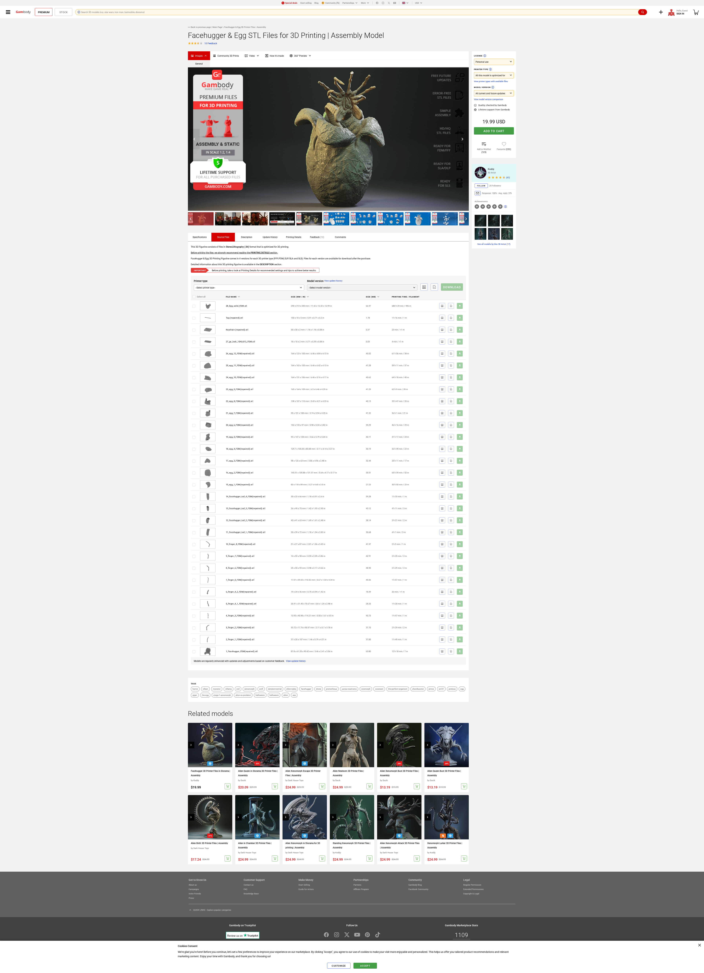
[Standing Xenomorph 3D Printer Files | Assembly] (352, 817)
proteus (452, 689)
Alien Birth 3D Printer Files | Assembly (209, 843)
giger (194, 695)
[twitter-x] (347, 935)
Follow (481, 186)
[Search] (642, 12)
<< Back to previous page (199, 27)
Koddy (491, 169)
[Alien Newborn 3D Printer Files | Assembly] (352, 745)
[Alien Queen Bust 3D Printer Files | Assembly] (446, 745)
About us (193, 885)
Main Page (217, 27)
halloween (260, 695)
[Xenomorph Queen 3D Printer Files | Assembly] (507, 221)
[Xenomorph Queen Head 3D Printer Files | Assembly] (480, 221)
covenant (379, 689)
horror (195, 689)
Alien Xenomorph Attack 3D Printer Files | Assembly (399, 845)
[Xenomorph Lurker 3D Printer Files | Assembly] (446, 817)
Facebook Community (418, 889)
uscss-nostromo (349, 689)
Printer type (481, 69)
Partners (357, 885)
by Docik (242, 780)
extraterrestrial (275, 689)
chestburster (418, 689)
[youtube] (395, 3)
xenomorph (249, 689)
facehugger (306, 689)
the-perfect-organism (397, 689)
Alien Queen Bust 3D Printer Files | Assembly (444, 773)
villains (228, 689)
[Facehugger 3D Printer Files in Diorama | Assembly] (210, 745)
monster (217, 689)
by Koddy (195, 780)
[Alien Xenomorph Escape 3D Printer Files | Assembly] (305, 745)
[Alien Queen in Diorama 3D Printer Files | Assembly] (257, 745)
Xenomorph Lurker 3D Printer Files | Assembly (444, 845)
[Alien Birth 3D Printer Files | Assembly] (210, 817)
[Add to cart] (227, 786)
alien (285, 695)
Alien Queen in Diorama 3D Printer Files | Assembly (258, 773)
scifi (261, 689)
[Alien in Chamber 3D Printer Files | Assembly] (257, 817)
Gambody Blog (415, 885)
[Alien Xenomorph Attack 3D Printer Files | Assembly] (399, 817)
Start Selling (304, 885)
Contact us (249, 885)
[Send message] (478, 193)
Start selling (305, 3)
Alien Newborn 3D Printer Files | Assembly (348, 773)
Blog (316, 3)
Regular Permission (472, 885)
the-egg (205, 695)
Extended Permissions (473, 889)
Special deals (291, 3)
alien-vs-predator (243, 695)
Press (191, 898)
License (478, 56)
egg (462, 689)
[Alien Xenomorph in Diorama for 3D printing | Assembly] (305, 817)
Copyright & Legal (471, 894)
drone (318, 689)
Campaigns (194, 889)
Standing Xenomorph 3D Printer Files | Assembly (351, 845)
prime (431, 689)
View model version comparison (488, 99)
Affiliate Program (361, 889)
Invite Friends (195, 894)
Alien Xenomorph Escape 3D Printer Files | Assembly (302, 773)
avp (294, 695)
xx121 (441, 689)
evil (238, 689)
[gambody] (23, 12)
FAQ (245, 889)
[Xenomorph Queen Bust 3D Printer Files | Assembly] (494, 221)
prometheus (331, 689)
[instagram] (383, 3)
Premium (44, 12)
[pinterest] (367, 935)
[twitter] (389, 3)
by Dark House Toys (294, 780)
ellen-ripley (291, 689)
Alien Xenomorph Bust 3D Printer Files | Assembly (399, 773)
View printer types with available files (491, 81)
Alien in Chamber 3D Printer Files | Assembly (255, 845)
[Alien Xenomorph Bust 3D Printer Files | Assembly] (399, 745)
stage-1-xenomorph (222, 695)
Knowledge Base (251, 894)
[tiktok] (378, 935)
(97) (508, 177)
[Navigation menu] (8, 12)
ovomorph (365, 689)
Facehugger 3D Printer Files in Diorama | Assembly (210, 773)
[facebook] (377, 3)
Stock (63, 12)
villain (205, 689)
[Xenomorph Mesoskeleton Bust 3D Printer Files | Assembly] (480, 234)
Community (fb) (332, 3)
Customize (339, 966)
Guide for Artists (306, 889)
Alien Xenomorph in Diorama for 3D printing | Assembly (302, 845)
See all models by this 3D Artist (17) (493, 244)
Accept (365, 966)
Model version (482, 87)
